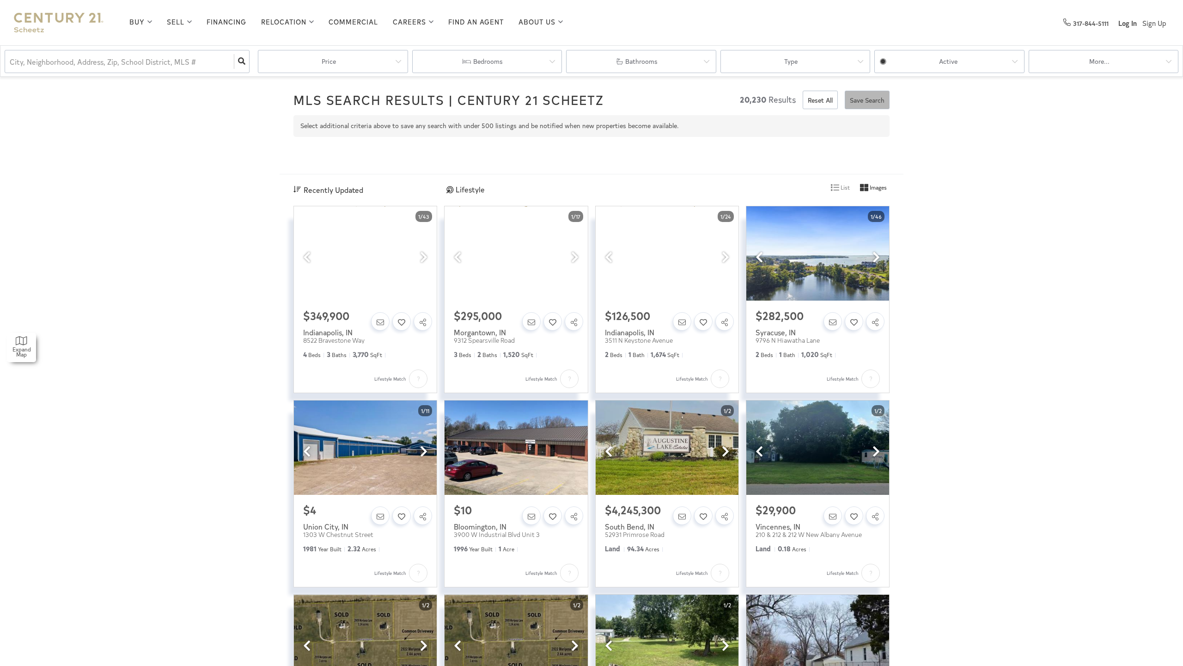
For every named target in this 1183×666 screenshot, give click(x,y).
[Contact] (380, 321)
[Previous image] (307, 257)
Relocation (283, 21)
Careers (409, 21)
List (844, 187)
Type (791, 61)
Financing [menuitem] (226, 21)
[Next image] (424, 257)
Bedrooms (488, 61)
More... (1099, 61)
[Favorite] (401, 321)
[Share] (423, 321)
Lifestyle (470, 189)
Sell (175, 21)
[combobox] (11, 61)
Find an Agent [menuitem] (476, 21)
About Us (536, 21)
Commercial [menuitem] (353, 21)
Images (877, 187)
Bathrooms (641, 61)
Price (329, 61)
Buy (137, 21)
